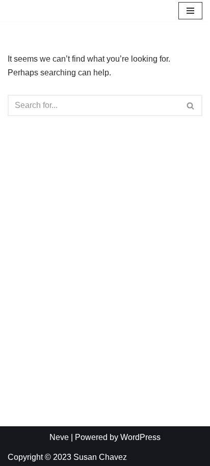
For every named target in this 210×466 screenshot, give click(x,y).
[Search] (190, 105)
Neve (59, 437)
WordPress (140, 437)
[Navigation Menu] (190, 10)
